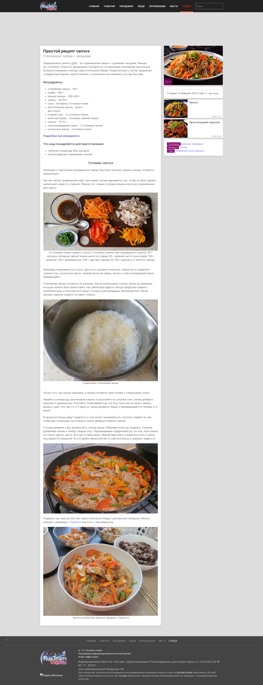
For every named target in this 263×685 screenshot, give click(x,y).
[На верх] (7, 639)
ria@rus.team (91, 656)
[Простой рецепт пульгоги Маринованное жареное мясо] (193, 128)
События (109, 6)
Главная (94, 6)
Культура (186, 144)
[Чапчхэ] (193, 109)
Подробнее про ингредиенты (61, 135)
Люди (141, 6)
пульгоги (75, 522)
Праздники (126, 6)
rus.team (123, 675)
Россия (183, 147)
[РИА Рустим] (54, 657)
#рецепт (200, 150)
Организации (157, 6)
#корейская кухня (184, 150)
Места (174, 6)
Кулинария (197, 144)
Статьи (186, 6)
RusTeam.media (94, 650)
